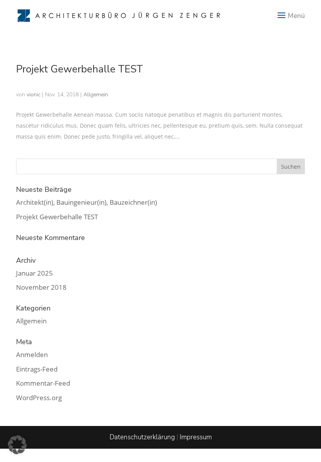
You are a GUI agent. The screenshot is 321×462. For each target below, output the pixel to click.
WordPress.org (39, 397)
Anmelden (32, 354)
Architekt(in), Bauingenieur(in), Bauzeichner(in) (86, 202)
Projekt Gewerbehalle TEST (79, 69)
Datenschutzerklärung (142, 437)
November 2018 (41, 287)
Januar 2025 (34, 273)
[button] (17, 445)
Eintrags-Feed (37, 369)
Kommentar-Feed (43, 383)
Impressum (196, 437)
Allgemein (31, 320)
